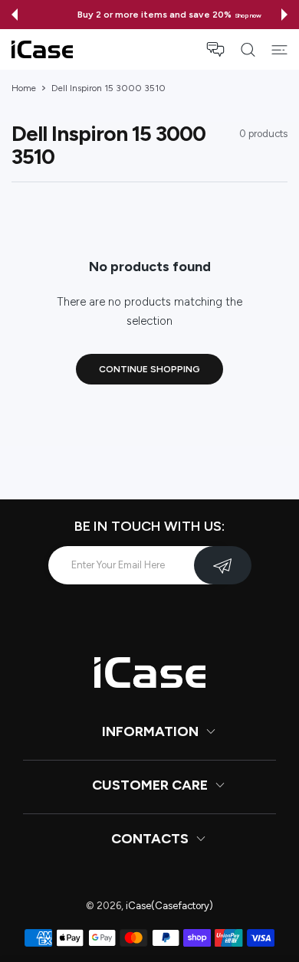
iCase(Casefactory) (169, 905)
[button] (15, 14)
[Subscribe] (222, 565)
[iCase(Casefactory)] (42, 49)
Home (24, 88)
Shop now (228, 15)
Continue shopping (149, 369)
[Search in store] (248, 50)
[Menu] (279, 50)
